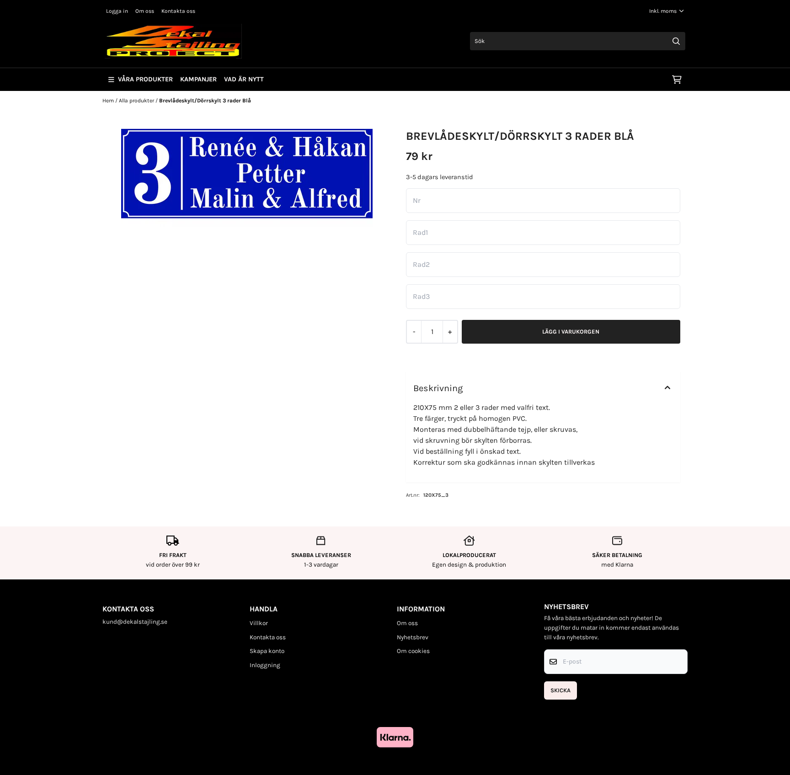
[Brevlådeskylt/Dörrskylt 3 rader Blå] (247, 178)
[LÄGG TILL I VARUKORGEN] (571, 332)
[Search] (676, 41)
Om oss (144, 11)
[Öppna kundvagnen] (676, 79)
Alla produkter (137, 100)
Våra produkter (145, 79)
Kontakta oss (178, 11)
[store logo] (173, 41)
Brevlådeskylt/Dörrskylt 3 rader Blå (205, 100)
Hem (108, 100)
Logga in (117, 11)
